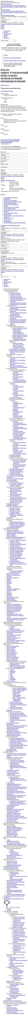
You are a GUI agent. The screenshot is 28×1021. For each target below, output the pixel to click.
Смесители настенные (19, 918)
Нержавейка (7, 199)
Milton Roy (13, 671)
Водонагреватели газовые (17, 713)
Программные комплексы (13, 815)
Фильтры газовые (14, 512)
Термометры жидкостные (16, 802)
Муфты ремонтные (12, 833)
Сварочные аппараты (12, 834)
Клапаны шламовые (15, 455)
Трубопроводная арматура (11, 197)
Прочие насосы (11, 681)
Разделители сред (11, 820)
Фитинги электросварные (14, 830)
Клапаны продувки (15, 473)
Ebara (11, 674)
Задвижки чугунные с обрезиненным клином (16, 296)
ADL (11, 675)
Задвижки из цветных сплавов (18, 303)
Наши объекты (8, 33)
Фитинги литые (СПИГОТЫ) (15, 828)
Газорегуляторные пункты (11, 213)
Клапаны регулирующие (16, 549)
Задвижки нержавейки (13, 530)
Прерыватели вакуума (13, 577)
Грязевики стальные (15, 513)
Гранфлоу (12, 678)
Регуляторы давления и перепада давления (16, 485)
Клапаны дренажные (12, 505)
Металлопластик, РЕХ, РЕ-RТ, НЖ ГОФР (15, 210)
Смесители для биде (18, 925)
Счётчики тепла (14, 777)
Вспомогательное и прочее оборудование (15, 222)
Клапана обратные (15, 561)
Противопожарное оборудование (12, 201)
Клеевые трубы (14, 872)
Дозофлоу (12, 672)
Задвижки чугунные (15, 294)
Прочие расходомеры (12, 822)
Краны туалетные (17, 926)
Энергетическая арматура (13, 527)
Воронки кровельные (12, 887)
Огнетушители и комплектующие (16, 640)
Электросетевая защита (16, 707)
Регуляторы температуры (16, 483)
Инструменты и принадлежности (14, 853)
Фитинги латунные (12, 863)
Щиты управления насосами (17, 667)
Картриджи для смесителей (17, 957)
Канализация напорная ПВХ (14, 890)
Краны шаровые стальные (20, 328)
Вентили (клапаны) (15, 629)
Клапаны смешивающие (16, 474)
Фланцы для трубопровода (14, 609)
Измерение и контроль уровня (15, 757)
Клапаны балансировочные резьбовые (17, 403)
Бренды (6, 32)
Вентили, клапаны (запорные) (18, 540)
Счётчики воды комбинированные (15, 764)
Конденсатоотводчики (13, 573)
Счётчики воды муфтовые (17, 760)
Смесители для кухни (19, 917)
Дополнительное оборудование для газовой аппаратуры (16, 789)
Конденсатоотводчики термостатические (16, 494)
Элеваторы (10, 517)
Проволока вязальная (12, 1009)
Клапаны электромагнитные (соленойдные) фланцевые (20, 427)
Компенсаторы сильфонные (17, 523)
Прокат (9, 579)
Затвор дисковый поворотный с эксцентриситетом (18, 313)
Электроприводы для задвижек (18, 304)
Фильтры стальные (15, 509)
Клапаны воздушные (15, 543)
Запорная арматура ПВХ (16, 879)
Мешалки (9, 593)
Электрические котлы (15, 702)
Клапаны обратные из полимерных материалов (19, 380)
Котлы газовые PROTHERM (17, 695)
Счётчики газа (10, 782)
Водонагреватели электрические (18, 715)
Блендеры (9, 596)
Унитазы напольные (18, 971)
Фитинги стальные (12, 835)
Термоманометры (11, 798)
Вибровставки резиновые (17, 522)
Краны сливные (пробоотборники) (16, 537)
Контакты (6, 38)
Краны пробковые (11, 536)
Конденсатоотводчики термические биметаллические (18, 497)
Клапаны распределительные (17, 548)
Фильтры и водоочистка (13, 731)
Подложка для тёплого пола (14, 858)
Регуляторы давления (15, 572)
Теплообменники (11, 749)
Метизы (9, 586)
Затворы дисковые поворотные (15, 533)
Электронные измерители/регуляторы (17, 817)
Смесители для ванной (19, 932)
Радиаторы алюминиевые (17, 738)
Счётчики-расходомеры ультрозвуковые (13, 773)
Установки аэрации (12, 1012)
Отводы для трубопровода (14, 604)
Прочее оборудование (12, 597)
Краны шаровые (11, 534)
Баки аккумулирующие (13, 722)
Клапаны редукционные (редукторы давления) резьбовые (19, 466)
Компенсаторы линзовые (16, 526)
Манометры (10, 794)
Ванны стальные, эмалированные (14, 989)
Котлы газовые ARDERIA (20, 689)
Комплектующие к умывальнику (18, 979)
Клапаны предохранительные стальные (18, 391)
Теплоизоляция (8, 221)
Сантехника (7, 220)
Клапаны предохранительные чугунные (18, 395)
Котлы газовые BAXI (18, 690)
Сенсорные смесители (19, 935)
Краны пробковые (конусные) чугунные (18, 347)
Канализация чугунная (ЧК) (14, 880)
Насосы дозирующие (12, 658)
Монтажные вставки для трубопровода (13, 612)
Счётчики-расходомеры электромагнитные (13, 771)
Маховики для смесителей (17, 966)
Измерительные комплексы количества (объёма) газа (14, 785)
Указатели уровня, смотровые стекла (16, 753)
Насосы (9, 591)
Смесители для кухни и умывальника (19, 945)
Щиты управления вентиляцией (15, 1013)
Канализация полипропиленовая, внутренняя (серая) (16, 882)
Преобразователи (14, 664)
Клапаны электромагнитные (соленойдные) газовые (19, 431)
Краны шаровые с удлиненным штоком (18, 333)
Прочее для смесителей (16, 963)
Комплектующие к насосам (17, 662)
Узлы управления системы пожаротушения (14, 635)
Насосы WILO (10, 649)
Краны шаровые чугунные (20, 335)
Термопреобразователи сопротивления (13, 805)
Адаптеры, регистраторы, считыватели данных (13, 811)
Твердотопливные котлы (16, 703)
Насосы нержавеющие (13, 657)
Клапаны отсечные (15, 456)
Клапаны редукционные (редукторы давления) (16, 554)
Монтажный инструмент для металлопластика (14, 856)
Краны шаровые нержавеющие (17, 330)
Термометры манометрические (18, 803)
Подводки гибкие (11, 998)
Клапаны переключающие (17, 469)
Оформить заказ (5, 85)
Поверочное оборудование (14, 813)
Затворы (12, 628)
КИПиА (6, 206)
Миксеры (9, 594)
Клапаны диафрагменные (17, 551)
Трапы (8, 888)
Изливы (12, 964)
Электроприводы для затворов (18, 319)
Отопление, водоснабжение (11, 204)
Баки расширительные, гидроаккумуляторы (13, 729)
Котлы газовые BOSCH (19, 697)
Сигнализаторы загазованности (15, 791)
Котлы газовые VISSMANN (17, 699)
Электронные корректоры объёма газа (17, 787)
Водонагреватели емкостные (17, 714)
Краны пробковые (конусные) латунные (18, 344)
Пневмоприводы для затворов (18, 321)
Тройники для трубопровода (14, 607)
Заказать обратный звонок (8, 15)
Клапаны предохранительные (18, 544)
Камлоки (9, 583)
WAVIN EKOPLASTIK (13, 841)
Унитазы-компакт (17, 970)
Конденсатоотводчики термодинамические (16, 489)
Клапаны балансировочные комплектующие (17, 416)
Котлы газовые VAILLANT (17, 692)
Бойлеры (9, 710)
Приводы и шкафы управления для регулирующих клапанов (19, 452)
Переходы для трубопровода (14, 605)
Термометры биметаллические (18, 801)
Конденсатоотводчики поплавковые (16, 492)
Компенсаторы (11, 598)
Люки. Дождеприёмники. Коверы (16, 894)
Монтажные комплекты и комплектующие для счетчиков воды (18, 767)
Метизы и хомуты (8, 218)
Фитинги (6, 211)
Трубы (11, 849)
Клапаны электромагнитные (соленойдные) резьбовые (20, 423)
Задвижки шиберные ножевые (18, 298)
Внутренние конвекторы (16, 743)
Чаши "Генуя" (10, 981)
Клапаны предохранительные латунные (18, 387)
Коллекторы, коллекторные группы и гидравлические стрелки (17, 733)
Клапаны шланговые (15, 556)
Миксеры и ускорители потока (15, 1010)
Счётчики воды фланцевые (17, 762)
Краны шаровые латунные (20, 336)
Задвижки (12, 626)
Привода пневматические (13, 575)
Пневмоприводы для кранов (17, 350)
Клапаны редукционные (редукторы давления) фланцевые (19, 462)
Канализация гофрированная (14, 891)
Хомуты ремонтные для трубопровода (17, 618)
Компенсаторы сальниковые (17, 524)
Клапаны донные (14, 541)
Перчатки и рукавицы (13, 1005)
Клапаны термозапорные (16, 471)
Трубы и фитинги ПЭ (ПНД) (11, 207)
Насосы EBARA (11, 654)
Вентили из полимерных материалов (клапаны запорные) (18, 366)
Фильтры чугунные (15, 510)
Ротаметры (13, 875)
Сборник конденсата (15, 502)
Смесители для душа (18, 924)
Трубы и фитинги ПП (9, 208)
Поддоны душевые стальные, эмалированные (17, 995)
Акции (5, 36)
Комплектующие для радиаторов (18, 745)
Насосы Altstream (11, 650)
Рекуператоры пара (12, 750)
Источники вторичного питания (15, 816)
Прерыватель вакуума (12, 503)
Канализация (7, 214)
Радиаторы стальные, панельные (18, 741)
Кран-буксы (13, 959)
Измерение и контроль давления (15, 809)
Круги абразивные (12, 1007)
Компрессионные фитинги (14, 735)
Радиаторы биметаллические (17, 739)
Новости (6, 35)
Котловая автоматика (12, 819)
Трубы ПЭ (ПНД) (11, 826)
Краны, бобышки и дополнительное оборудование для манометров (16, 796)
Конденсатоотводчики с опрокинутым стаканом (16, 500)
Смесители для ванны (19, 922)
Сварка (9, 1006)
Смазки (9, 893)
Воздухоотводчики (12, 600)
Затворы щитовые (14, 315)
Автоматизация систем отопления (16, 792)
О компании (7, 31)
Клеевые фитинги (14, 873)
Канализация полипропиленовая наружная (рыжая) (15, 885)
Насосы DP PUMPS (12, 653)
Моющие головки (11, 590)
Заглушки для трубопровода (14, 608)
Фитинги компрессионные (14, 827)
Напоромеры (10, 808)
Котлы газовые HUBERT (19, 688)
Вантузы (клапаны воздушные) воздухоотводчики (15, 479)
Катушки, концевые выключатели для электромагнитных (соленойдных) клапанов (19, 436)
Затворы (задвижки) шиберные (15, 531)
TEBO (8, 840)
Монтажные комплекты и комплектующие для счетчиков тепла (18, 780)
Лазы (8, 584)
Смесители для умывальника (17, 920)
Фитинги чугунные (12, 831)
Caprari (12, 676)
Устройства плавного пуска (17, 665)
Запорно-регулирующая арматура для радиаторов (16, 747)
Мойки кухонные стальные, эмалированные (17, 984)
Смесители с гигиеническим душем (19, 938)
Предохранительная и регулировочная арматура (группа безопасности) (17, 726)
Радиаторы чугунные (15, 742)
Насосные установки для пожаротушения (13, 638)
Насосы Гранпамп (11, 656)
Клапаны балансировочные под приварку (19, 407)
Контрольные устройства (16, 562)
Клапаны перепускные (16, 470)
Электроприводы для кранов (17, 349)
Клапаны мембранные (16, 552)
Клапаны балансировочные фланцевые (17, 412)
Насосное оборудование (10, 203)
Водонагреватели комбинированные (15, 718)
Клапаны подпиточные (16, 397)
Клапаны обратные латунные (18, 372)
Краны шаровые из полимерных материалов (19, 338)
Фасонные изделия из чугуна (14, 614)
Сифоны (9, 999)
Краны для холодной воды (20, 936)
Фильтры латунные (15, 508)
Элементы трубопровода (10, 200)
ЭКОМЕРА (13, 679)
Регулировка (10, 724)
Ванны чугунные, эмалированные (14, 991)
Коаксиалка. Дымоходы (16, 709)
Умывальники (16, 977)
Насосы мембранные (12, 660)
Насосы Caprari (11, 651)
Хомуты (9, 587)
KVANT (12, 669)
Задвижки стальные (15, 293)
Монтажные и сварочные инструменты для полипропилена (16, 843)
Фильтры (9, 576)
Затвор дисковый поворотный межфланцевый (18, 307)
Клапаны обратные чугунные (18, 374)
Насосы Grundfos (11, 647)
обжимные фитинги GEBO (14, 865)
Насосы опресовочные (13, 646)
